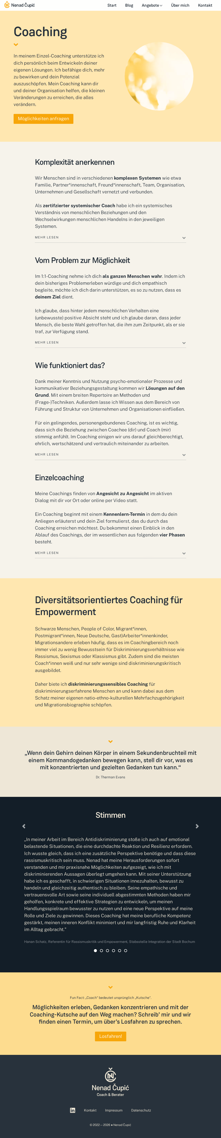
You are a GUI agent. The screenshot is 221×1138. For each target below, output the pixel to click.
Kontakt (205, 5)
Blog (129, 5)
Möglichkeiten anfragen (43, 118)
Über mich (180, 5)
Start (112, 5)
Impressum (114, 1110)
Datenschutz (141, 1110)
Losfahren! (110, 1036)
